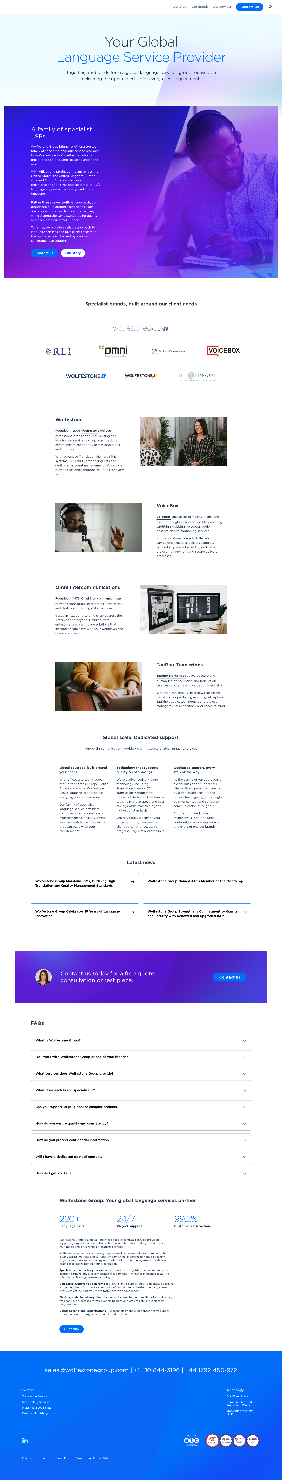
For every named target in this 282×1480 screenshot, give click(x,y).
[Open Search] (270, 7)
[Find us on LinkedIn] (25, 1441)
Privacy (26, 1458)
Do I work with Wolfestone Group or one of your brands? (82, 1057)
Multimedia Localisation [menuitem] (37, 1407)
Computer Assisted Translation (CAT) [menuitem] (239, 1404)
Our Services (222, 6)
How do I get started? (53, 1173)
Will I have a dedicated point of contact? (69, 1157)
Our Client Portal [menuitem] (238, 1396)
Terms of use (43, 1458)
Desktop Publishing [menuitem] (35, 1413)
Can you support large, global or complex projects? (77, 1107)
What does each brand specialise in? (65, 1090)
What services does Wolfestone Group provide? (74, 1073)
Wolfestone (90, 430)
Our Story (180, 6)
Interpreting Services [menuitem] (36, 1402)
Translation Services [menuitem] (35, 1396)
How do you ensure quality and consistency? (72, 1123)
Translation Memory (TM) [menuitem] (240, 1412)
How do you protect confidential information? (73, 1140)
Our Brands (200, 6)
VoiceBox (164, 517)
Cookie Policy (63, 1458)
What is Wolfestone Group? (58, 1040)
